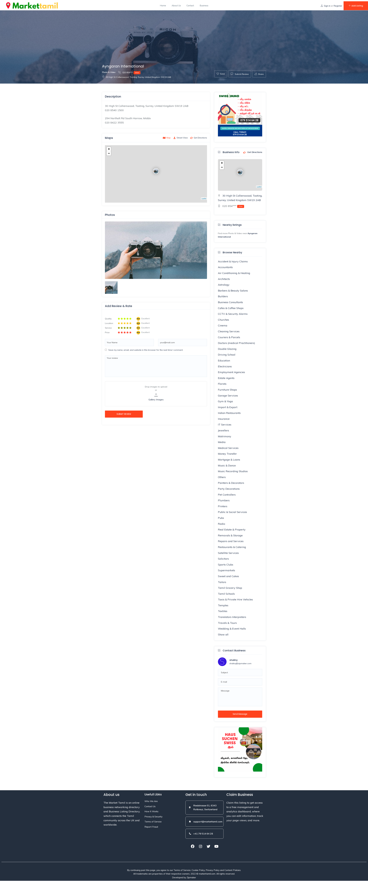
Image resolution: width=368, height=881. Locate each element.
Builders (223, 296)
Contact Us (150, 806)
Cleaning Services (228, 331)
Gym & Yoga (225, 401)
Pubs (221, 518)
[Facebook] (192, 846)
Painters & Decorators (231, 483)
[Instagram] (200, 846)
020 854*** (130, 72)
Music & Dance (227, 465)
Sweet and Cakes (228, 576)
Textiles (222, 611)
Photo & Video (108, 72)
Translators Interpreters (232, 617)
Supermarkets (226, 570)
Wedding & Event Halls (232, 628)
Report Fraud (151, 826)
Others (222, 477)
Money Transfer (227, 453)
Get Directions (254, 152)
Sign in (327, 5)
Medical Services (228, 448)
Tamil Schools (226, 593)
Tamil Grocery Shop (230, 587)
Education (224, 360)
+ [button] (109, 149)
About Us (176, 5)
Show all (223, 634)
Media (222, 442)
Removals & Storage (230, 535)
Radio (221, 523)
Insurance (224, 418)
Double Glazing (227, 349)
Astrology (223, 284)
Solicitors (223, 558)
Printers (222, 506)
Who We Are (151, 801)
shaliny (233, 660)
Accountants (225, 267)
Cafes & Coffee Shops (231, 308)
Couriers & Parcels (229, 337)
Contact (190, 5)
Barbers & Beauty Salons (233, 290)
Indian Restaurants (229, 413)
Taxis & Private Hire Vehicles (235, 599)
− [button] (109, 153)
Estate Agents (226, 378)
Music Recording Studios (233, 471)
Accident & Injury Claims (233, 261)
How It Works (151, 811)
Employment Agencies (231, 372)
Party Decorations (229, 488)
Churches (223, 319)
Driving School (226, 354)
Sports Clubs (225, 564)
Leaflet (204, 198)
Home (163, 5)
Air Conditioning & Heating (234, 273)
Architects (224, 279)
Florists (222, 383)
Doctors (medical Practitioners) (236, 343)
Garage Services (228, 395)
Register (338, 5)
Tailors (222, 582)
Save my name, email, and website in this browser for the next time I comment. (145, 350)
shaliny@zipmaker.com (240, 663)
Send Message (240, 714)
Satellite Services (228, 553)
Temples (223, 605)
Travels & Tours (227, 623)
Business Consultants (230, 302)
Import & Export (227, 407)
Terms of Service (153, 821)
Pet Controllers (227, 494)
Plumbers (224, 500)
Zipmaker (191, 877)
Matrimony (224, 436)
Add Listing (357, 5)
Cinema (222, 325)
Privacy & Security (153, 816)
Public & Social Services (232, 512)
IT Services (224, 424)
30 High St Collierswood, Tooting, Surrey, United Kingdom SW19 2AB (138, 77)
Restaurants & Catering (232, 547)
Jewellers (223, 430)
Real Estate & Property (232, 529)
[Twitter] (208, 846)
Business (204, 5)
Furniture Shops (227, 389)
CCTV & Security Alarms (233, 313)
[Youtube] (216, 846)
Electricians (225, 366)
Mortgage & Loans (229, 459)
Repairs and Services (231, 541)
